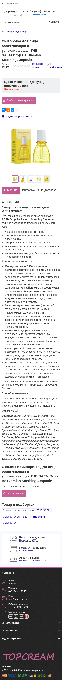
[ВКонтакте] (4, 110)
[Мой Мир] (12, 110)
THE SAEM (38, 516)
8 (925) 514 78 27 (17, 11)
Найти (55, 22)
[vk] (10, 616)
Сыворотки (9, 522)
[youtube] (16, 616)
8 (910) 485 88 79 (43, 11)
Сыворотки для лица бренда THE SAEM (26, 510)
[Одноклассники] (8, 110)
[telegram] (21, 616)
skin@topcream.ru (17, 599)
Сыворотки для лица (15, 516)
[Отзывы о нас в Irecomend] (27, 616)
